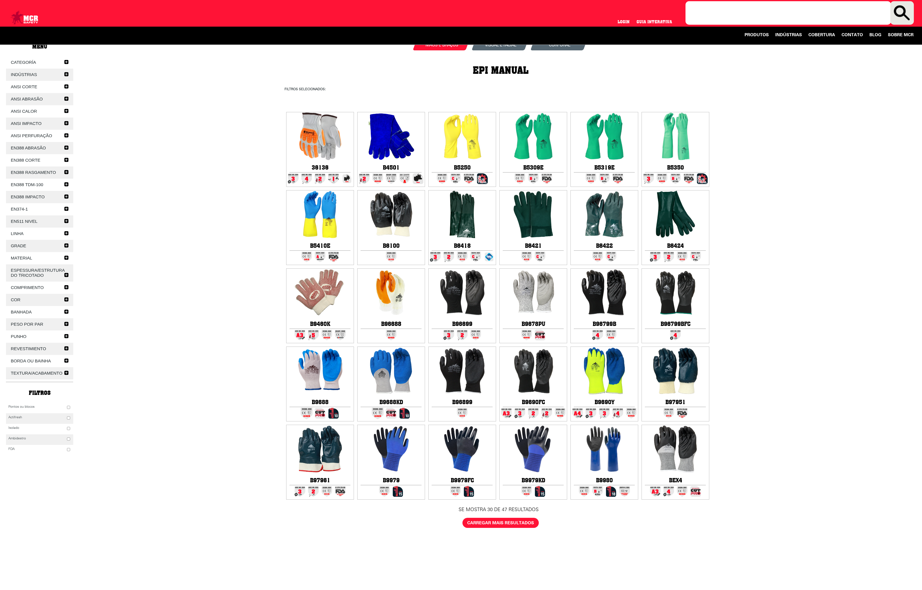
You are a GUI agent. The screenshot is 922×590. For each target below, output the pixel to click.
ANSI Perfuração (31, 135)
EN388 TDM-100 (27, 184)
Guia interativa (654, 21)
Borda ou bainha (31, 361)
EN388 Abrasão (28, 148)
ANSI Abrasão (27, 99)
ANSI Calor (24, 111)
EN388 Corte (25, 160)
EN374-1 (19, 209)
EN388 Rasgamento (33, 172)
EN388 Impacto (28, 197)
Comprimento (27, 287)
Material (21, 258)
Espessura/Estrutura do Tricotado (38, 273)
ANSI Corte (24, 86)
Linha (17, 233)
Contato (852, 35)
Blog (875, 35)
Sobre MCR (901, 35)
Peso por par (27, 324)
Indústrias (788, 35)
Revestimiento (28, 348)
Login (624, 21)
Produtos (757, 35)
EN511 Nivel (24, 221)
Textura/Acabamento (36, 373)
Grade (18, 245)
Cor (15, 299)
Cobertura (821, 35)
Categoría (23, 62)
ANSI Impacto (26, 123)
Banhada (21, 312)
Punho (18, 336)
